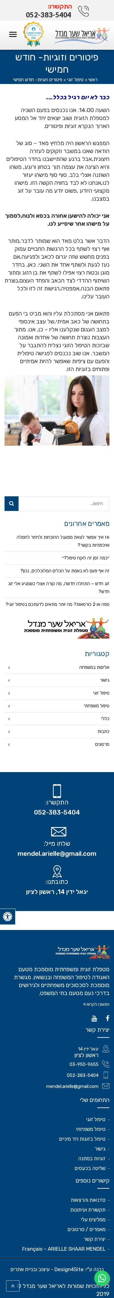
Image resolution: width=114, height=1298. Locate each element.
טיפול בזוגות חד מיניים (82, 1139)
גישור (104, 680)
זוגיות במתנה (91, 1158)
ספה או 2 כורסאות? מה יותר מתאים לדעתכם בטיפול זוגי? (57, 604)
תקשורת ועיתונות (87, 1210)
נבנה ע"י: (57, 1269)
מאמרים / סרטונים (86, 1229)
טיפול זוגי (101, 693)
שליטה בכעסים (89, 1168)
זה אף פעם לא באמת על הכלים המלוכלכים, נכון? (64, 571)
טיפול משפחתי (96, 706)
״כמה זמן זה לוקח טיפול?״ (85, 558)
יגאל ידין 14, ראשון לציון (57, 891)
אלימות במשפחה (94, 667)
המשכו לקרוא (97, 1004)
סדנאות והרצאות (88, 1200)
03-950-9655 (84, 1064)
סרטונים (102, 744)
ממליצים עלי (93, 1219)
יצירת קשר (94, 1239)
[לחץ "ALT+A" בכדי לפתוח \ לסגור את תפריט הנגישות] (8, 917)
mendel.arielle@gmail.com (57, 853)
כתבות (103, 731)
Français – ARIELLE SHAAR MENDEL (63, 1249)
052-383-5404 (48, 15)
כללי (105, 718)
